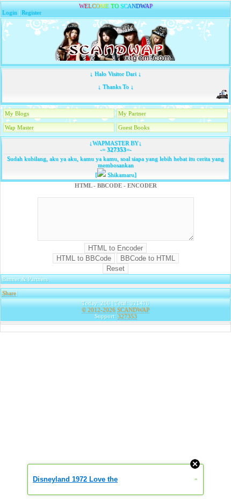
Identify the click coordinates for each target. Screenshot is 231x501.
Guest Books (133, 127)
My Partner (132, 113)
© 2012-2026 (99, 309)
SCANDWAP (133, 309)
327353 (115, 149)
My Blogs (17, 113)
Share (9, 293)
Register (31, 12)
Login (9, 12)
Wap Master (19, 127)
